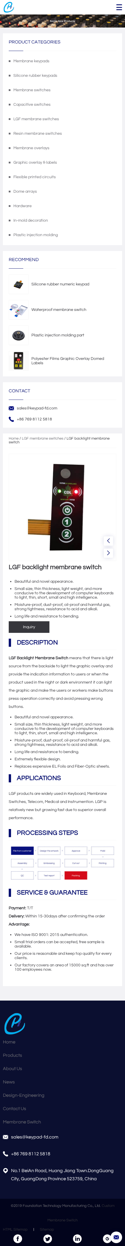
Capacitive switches (32, 104)
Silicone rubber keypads (35, 75)
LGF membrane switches (36, 119)
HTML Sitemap (15, 1230)
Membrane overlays (31, 148)
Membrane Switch (22, 1122)
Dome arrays (25, 191)
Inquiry (29, 627)
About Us (12, 1068)
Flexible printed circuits (34, 177)
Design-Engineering (23, 1095)
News (9, 1082)
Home (14, 438)
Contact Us (14, 1108)
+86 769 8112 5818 (30, 1154)
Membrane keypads (31, 61)
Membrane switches (32, 90)
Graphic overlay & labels (35, 162)
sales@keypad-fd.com (37, 408)
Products (12, 1055)
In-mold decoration (30, 220)
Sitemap (47, 1230)
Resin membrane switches (37, 133)
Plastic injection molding (35, 235)
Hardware (22, 206)
